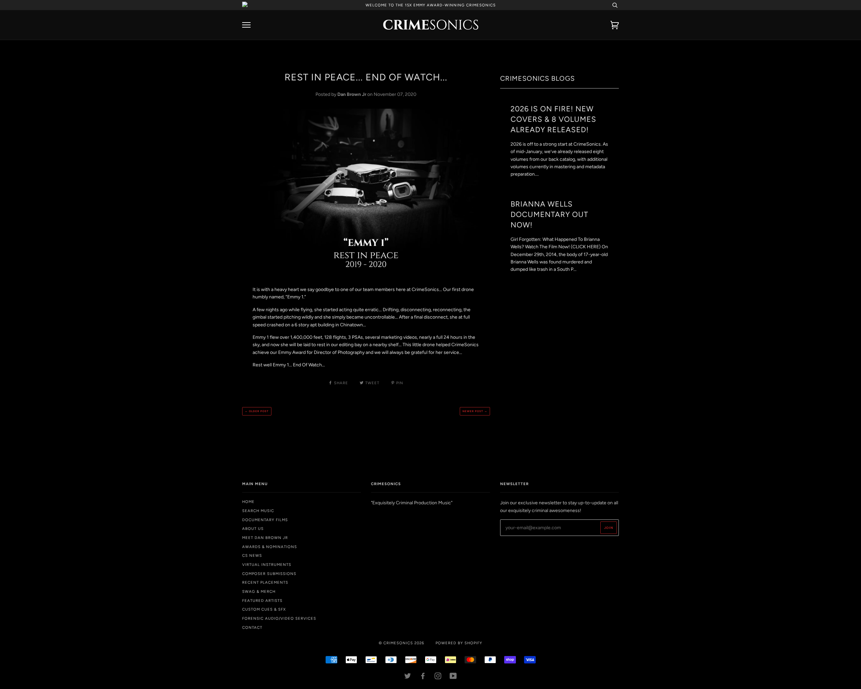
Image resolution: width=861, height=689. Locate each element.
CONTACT (252, 627)
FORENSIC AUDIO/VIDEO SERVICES (279, 618)
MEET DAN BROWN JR (265, 537)
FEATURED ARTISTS (262, 600)
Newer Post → (474, 411)
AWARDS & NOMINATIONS (269, 546)
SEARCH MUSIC (258, 510)
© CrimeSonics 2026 (401, 643)
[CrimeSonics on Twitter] (407, 677)
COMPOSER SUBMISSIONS (269, 573)
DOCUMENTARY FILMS (265, 519)
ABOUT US (253, 528)
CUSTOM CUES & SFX (264, 609)
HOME (248, 501)
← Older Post (257, 411)
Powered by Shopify (459, 643)
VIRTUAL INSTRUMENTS (266, 564)
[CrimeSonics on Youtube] (453, 677)
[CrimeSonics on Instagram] (438, 677)
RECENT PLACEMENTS (265, 582)
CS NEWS (252, 555)
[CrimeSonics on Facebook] (422, 677)
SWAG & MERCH (258, 591)
